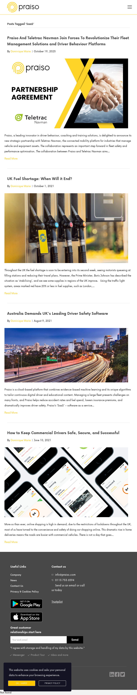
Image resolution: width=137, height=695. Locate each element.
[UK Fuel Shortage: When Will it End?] (66, 228)
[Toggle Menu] (130, 7)
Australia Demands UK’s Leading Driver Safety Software (57, 313)
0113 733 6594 (64, 580)
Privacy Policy (52, 683)
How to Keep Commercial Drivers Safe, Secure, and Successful (63, 433)
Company (15, 575)
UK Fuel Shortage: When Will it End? (39, 178)
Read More (10, 158)
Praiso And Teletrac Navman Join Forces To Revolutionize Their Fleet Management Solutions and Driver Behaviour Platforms (68, 41)
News (13, 580)
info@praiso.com (65, 574)
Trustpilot (57, 601)
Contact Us (16, 586)
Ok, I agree (21, 683)
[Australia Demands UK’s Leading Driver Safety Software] (66, 355)
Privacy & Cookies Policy (24, 591)
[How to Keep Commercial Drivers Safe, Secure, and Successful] (66, 482)
